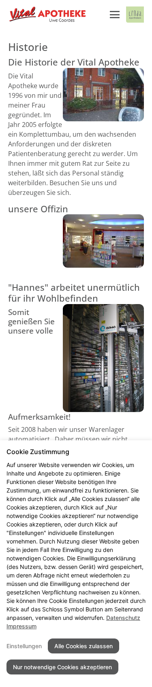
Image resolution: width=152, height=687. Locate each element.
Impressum (21, 626)
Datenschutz (123, 617)
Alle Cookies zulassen (83, 646)
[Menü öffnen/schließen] (115, 14)
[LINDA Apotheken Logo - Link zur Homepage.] (135, 14)
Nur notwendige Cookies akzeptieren (62, 667)
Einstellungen (24, 646)
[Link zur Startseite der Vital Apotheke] (47, 14)
